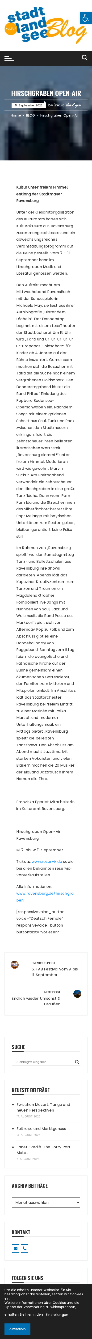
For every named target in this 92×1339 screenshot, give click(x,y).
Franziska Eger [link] (67, 105)
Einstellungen (57, 1314)
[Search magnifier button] (77, 1062)
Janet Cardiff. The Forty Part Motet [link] (44, 1149)
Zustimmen (17, 1329)
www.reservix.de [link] (47, 861)
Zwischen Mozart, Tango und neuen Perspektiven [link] (43, 1107)
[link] (86, 18)
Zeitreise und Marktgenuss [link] (41, 1128)
